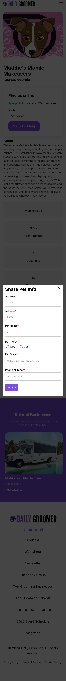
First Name (10, 296)
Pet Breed (12, 354)
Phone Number (15, 370)
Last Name (10, 311)
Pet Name (12, 325)
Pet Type (11, 341)
